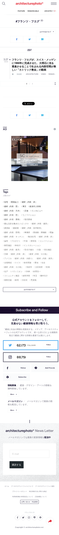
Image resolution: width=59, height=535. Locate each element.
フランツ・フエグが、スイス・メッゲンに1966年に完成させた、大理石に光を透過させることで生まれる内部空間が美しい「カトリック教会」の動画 (34, 65)
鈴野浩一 (37, 271)
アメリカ (8, 258)
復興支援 (8, 280)
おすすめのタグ (45, 32)
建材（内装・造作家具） (32, 228)
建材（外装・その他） (39, 254)
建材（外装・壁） (11, 215)
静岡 (17, 280)
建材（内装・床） (29, 202)
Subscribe (22, 377)
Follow (48, 345)
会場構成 (8, 262)
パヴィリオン (16, 271)
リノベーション (29, 215)
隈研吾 (33, 241)
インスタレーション (32, 245)
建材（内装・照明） (12, 232)
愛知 (36, 262)
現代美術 (28, 219)
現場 (48, 267)
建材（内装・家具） (45, 258)
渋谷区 (25, 280)
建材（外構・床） (46, 236)
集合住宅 (32, 236)
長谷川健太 (29, 249)
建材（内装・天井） (12, 210)
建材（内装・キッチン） (14, 236)
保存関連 (27, 262)
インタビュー (37, 210)
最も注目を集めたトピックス (16, 223)
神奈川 (18, 245)
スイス (18, 262)
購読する (16, 464)
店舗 (26, 210)
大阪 (39, 249)
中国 (26, 241)
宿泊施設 (48, 249)
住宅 (6, 202)
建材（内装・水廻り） (24, 258)
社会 (43, 262)
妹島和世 (26, 275)
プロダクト (16, 241)
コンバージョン (46, 241)
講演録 (7, 228)
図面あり (15, 202)
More (12, 394)
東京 (24, 206)
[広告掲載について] (47, 129)
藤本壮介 (44, 275)
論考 (6, 241)
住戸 (6, 271)
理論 (51, 232)
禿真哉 (33, 280)
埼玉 (35, 275)
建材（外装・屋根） (12, 219)
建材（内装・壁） (11, 206)
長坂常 (29, 267)
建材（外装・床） (18, 254)
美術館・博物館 (40, 232)
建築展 (16, 228)
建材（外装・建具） (40, 223)
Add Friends (50, 368)
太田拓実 (39, 267)
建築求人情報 (35, 206)
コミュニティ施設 (11, 275)
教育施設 (8, 245)
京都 (6, 254)
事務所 (27, 232)
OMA (28, 271)
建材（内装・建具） (12, 249)
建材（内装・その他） (13, 267)
